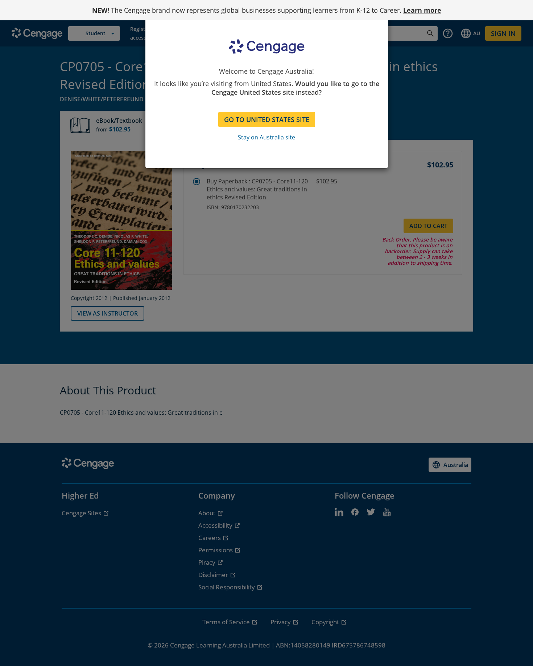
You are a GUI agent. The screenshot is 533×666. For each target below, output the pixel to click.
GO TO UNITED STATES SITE (266, 119)
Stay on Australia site (266, 137)
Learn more (422, 10)
